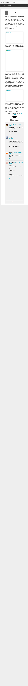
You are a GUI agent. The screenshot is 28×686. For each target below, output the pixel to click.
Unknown (11, 152)
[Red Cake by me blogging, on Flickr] (14, 32)
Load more (15, 201)
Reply (10, 133)
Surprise (14, 13)
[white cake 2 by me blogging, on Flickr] (14, 90)
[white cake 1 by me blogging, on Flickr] (14, 50)
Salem (10, 124)
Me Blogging (12, 162)
